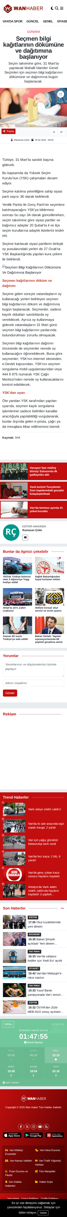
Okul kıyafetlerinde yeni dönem (44, 924)
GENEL (48, 21)
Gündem (33, 31)
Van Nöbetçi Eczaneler (14, 1152)
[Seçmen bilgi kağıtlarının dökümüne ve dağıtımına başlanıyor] (33, 107)
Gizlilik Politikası (49, 1198)
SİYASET (34, 968)
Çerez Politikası (29, 1198)
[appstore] (12, 1135)
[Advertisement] (33, 752)
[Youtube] (40, 1127)
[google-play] (33, 1135)
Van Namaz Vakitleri (21, 1160)
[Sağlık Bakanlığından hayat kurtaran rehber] (49, 565)
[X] (27, 1127)
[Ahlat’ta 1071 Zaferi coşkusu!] (17, 596)
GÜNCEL (32, 21)
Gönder (10, 693)
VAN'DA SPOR (12, 21)
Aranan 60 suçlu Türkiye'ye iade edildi (15, 637)
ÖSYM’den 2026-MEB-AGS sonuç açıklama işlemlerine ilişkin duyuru (45, 1010)
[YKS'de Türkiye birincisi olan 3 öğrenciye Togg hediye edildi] (17, 565)
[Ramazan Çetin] (11, 532)
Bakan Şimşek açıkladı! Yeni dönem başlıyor (41, 942)
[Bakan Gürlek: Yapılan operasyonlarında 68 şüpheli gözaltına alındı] (49, 625)
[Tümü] (62, 908)
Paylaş (10, 131)
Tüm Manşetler (47, 1171)
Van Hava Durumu (50, 1150)
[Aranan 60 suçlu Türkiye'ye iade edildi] (17, 625)
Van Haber (34, 951)
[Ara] (57, 8)
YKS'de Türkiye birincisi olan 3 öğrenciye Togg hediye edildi (17, 579)
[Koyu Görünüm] (52, 8)
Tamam (43, 1213)
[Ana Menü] (61, 8)
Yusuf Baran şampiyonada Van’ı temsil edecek (44, 993)
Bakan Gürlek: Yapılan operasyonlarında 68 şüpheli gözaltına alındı (49, 639)
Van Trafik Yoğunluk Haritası (48, 1162)
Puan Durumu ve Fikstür (16, 1173)
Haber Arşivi (46, 1181)
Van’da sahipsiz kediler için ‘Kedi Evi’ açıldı (45, 958)
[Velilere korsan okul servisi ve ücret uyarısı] (49, 596)
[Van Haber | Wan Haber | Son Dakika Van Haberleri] (23, 8)
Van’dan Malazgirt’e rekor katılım (45, 976)
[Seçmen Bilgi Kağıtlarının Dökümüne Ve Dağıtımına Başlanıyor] (33, 270)
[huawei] (55, 1135)
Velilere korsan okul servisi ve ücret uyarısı (48, 609)
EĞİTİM (33, 917)
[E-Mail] (25, 537)
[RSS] (46, 1127)
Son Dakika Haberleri (13, 1183)
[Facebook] (21, 1127)
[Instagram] (33, 1127)
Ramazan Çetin (21, 140)
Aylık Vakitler (12, 1082)
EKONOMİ (34, 934)
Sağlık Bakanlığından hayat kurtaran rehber (47, 578)
